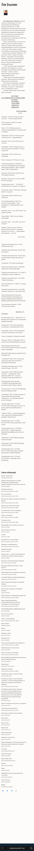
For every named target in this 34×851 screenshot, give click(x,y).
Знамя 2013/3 (7, 705)
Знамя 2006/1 (7, 635)
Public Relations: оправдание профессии (13, 595)
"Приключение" (17, 137)
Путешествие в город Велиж (9, 539)
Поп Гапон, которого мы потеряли (11, 713)
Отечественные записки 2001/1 (11, 541)
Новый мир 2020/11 (9, 765)
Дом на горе (5, 723)
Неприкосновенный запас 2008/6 (11, 671)
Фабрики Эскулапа (7, 669)
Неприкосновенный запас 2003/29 (12, 597)
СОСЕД (3, 535)
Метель (3, 763)
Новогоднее (5, 664)
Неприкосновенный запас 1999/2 (11, 496)
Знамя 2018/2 (7, 746)
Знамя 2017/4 (7, 734)
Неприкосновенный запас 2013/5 (11, 710)
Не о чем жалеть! (6, 494)
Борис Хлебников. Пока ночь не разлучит (13, 703)
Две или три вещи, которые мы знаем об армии (13, 257)
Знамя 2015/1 (7, 715)
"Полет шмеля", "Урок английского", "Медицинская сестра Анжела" (12, 205)
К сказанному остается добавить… (13, 273)
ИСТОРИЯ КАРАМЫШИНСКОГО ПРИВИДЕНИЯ (13, 97)
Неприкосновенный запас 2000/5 (11, 517)
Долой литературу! (7, 489)
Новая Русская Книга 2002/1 (10, 562)
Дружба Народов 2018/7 (10, 750)
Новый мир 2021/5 (8, 777)
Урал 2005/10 (7, 630)
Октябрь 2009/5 (8, 675)
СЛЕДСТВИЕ (15, 103)
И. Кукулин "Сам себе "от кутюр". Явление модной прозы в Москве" (13, 407)
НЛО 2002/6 (7, 558)
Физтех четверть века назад (9, 652)
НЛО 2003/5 (7, 611)
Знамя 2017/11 (8, 739)
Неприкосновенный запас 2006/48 (12, 644)
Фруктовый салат (6, 758)
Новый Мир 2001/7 (9, 477)
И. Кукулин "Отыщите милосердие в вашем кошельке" (12, 451)
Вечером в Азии (6, 633)
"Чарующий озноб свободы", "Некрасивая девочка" (13, 166)
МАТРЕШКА (15, 102)
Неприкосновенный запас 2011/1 (11, 686)
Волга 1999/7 (7, 536)
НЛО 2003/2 (7, 592)
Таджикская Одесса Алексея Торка (12, 674)
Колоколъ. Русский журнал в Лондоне (12, 561)
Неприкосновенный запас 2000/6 (11, 522)
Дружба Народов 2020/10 (10, 760)
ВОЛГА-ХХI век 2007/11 (10, 666)
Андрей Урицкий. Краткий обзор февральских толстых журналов (12, 432)
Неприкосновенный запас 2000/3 (11, 512)
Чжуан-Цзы (4, 727)
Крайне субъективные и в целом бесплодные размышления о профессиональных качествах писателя (13, 482)
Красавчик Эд (5, 638)
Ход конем (4, 718)
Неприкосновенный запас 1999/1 (11, 491)
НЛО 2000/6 (7, 486)
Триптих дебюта (6, 754)
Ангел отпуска (5, 780)
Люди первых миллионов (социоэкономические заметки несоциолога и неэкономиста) (10, 602)
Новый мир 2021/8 (8, 786)
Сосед (22, 160)
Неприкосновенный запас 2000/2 (11, 507)
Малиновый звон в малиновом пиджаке (13, 572)
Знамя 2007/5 (7, 649)
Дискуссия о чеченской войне (10, 505)
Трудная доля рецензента (9, 708)
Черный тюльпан (6, 549)
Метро (3, 628)
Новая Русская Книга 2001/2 (10, 579)
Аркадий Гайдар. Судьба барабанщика (13, 577)
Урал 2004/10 (7, 625)
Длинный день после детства (10, 648)
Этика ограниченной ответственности (13, 643)
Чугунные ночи (20, 291)
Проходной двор (6, 732)
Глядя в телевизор (6, 515)
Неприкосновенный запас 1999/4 (11, 502)
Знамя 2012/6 (7, 700)
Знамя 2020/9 (7, 755)
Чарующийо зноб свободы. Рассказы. (12, 525)
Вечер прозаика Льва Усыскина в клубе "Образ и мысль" (11, 384)
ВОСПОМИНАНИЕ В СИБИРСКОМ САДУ (13, 609)
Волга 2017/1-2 (8, 729)
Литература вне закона (18, 342)
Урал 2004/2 (7, 615)
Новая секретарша (6, 476)
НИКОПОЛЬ (15, 107)
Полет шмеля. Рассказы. (8, 530)
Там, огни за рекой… (7, 614)
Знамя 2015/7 (7, 720)
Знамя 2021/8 (7, 781)
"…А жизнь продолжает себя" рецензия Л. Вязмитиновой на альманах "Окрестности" (13, 415)
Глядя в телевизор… (8, 280)
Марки (3, 785)
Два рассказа (5, 623)
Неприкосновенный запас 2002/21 (12, 546)
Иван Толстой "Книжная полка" (13, 390)
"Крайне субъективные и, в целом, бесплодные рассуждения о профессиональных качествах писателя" (13, 298)
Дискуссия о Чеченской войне (11, 269)
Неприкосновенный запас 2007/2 (11, 654)
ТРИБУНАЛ (15, 105)
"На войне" (9, 180)
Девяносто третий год (8, 737)
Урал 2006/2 (7, 640)
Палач (3, 768)
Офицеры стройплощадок (9, 544)
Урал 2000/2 (7, 527)
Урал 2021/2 (7, 770)
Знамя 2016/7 (7, 724)
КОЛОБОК (14, 100)
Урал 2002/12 (7, 551)
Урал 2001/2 (7, 531)
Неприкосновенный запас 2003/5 (11, 606)
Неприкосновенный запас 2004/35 (12, 620)
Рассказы (4, 749)
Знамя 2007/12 (8, 661)
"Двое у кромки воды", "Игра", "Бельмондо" (13, 168)
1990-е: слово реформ (8, 619)
